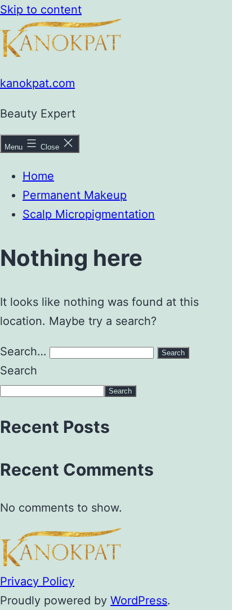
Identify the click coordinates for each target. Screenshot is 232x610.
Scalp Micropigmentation (89, 214)
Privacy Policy (37, 581)
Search (18, 370)
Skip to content (41, 9)
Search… (23, 351)
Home (38, 176)
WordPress (138, 600)
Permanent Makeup (75, 195)
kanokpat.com (37, 83)
